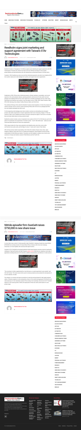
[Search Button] (76, 21)
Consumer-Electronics (60, 158)
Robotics (57, 190)
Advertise (64, 425)
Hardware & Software (60, 163)
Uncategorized (58, 207)
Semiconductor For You (13, 57)
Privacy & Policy (69, 425)
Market (57, 20)
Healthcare (57, 165)
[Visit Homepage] (14, 14)
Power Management (59, 185)
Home (5, 20)
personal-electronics (60, 182)
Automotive (58, 153)
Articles (57, 148)
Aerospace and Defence (60, 144)
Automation (58, 151)
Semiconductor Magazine (26, 20)
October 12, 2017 (23, 57)
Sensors (57, 197)
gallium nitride (31, 251)
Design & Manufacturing (61, 161)
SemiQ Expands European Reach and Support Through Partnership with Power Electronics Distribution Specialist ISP (68, 403)
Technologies (10, 137)
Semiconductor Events (60, 192)
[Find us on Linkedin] (5, 416)
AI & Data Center (59, 146)
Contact (75, 425)
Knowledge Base (64, 20)
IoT (55, 173)
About (60, 425)
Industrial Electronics (60, 168)
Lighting (57, 178)
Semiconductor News (13, 20)
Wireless (57, 209)
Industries (51, 20)
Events (71, 20)
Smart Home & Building (60, 200)
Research (57, 187)
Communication (58, 156)
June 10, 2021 (22, 231)
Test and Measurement (60, 204)
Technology (37, 20)
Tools (5, 23)
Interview (44, 20)
